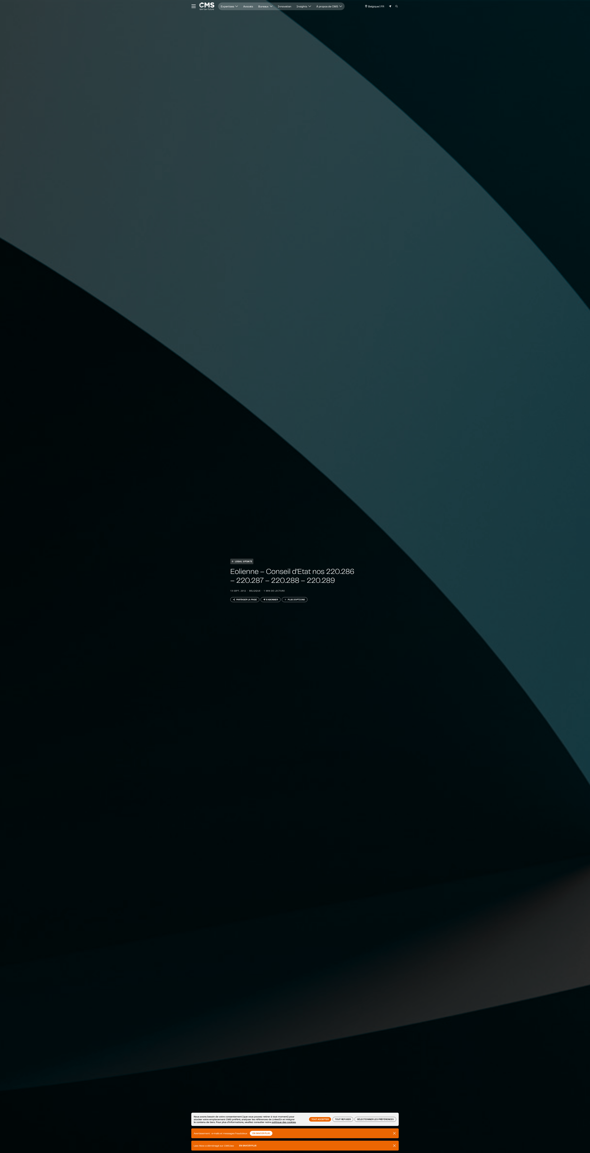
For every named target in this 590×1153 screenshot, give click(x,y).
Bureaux (263, 6)
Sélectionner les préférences (375, 1119)
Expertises (228, 6)
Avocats (248, 6)
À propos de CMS (327, 6)
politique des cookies (284, 1122)
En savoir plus (247, 1145)
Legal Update (243, 561)
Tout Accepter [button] (320, 1119)
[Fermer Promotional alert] (394, 1133)
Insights (302, 6)
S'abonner (272, 599)
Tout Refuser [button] (343, 1119)
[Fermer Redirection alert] (394, 1145)
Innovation (284, 6)
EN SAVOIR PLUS (261, 1133)
